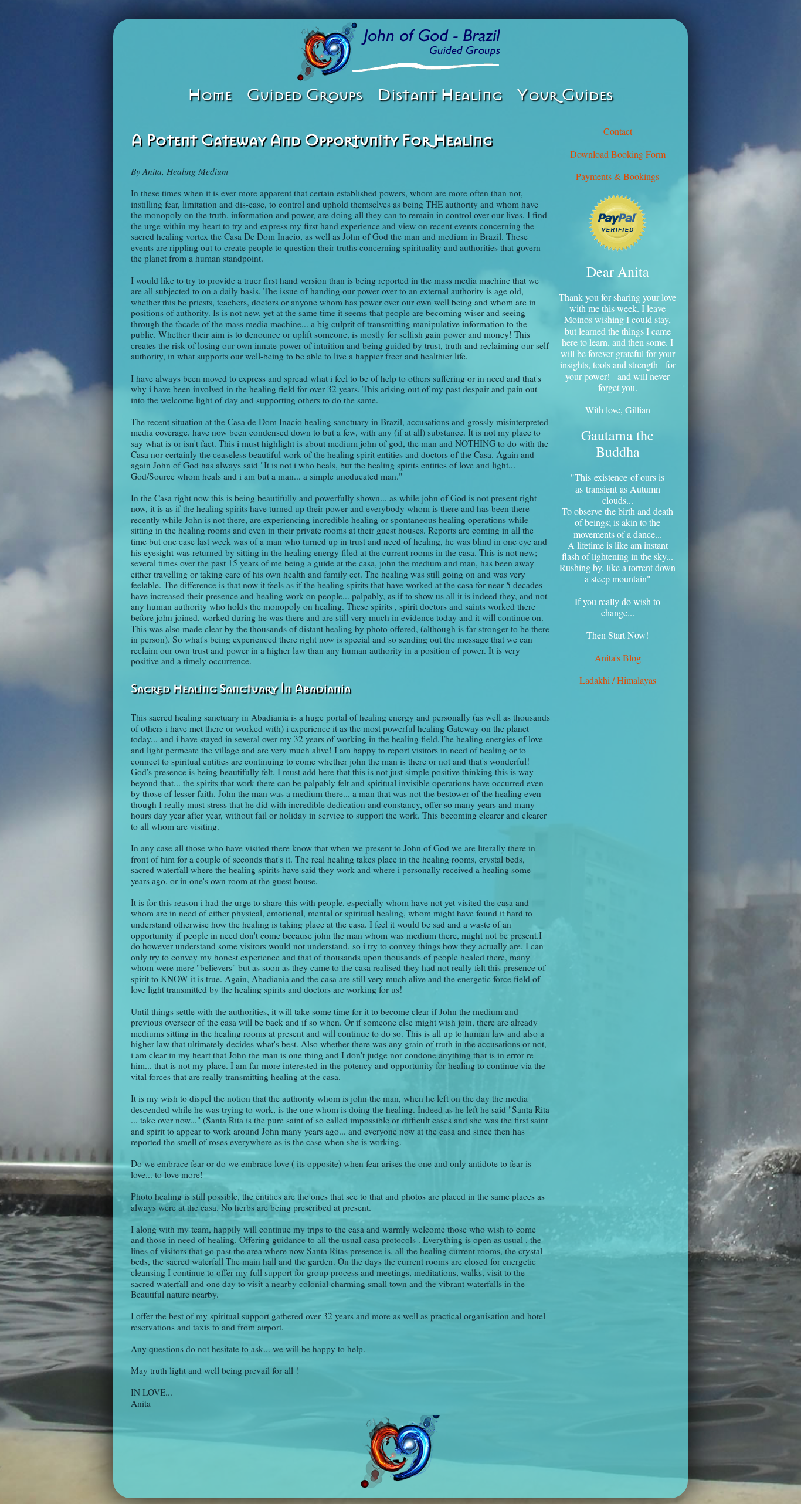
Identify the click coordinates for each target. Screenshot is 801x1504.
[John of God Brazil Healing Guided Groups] (400, 51)
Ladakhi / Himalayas (617, 680)
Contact (617, 131)
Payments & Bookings (617, 176)
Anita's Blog (618, 657)
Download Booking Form (618, 154)
